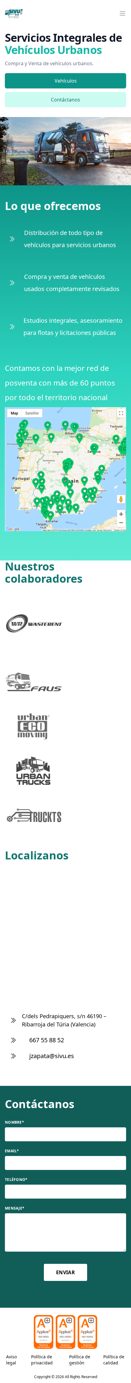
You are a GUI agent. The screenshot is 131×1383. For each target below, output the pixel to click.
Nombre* (14, 1122)
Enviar (65, 1272)
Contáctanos (65, 99)
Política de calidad (113, 1360)
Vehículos (66, 80)
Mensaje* (14, 1208)
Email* (12, 1151)
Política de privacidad (42, 1360)
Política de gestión (79, 1360)
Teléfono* (16, 1179)
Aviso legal (11, 1360)
